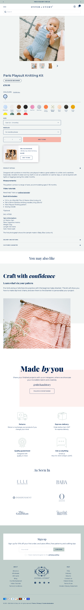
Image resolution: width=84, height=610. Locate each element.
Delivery (68, 573)
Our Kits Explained (16, 581)
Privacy (39, 603)
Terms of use (68, 583)
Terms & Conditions (15, 586)
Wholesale (15, 573)
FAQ (68, 571)
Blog (15, 578)
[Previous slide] (3, 1)
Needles (6, 127)
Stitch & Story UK (42, 7)
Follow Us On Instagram (42, 391)
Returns (68, 576)
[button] (34, 66)
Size (4, 118)
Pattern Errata (68, 581)
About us (16, 571)
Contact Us (68, 578)
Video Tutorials (16, 583)
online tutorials (24, 193)
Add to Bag (26, 157)
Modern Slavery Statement (68, 586)
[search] (42, 12)
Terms (34, 603)
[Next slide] (80, 1)
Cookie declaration (48, 603)
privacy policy (54, 555)
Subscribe (58, 549)
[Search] (5, 12)
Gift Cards (15, 576)
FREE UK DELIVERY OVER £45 (42, 1)
